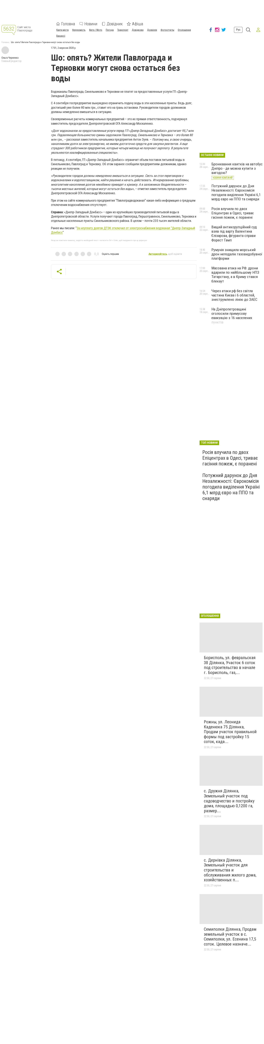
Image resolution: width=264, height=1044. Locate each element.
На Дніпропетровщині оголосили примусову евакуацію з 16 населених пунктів (231, 315)
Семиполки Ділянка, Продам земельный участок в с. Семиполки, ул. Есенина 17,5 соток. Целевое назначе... (230, 937)
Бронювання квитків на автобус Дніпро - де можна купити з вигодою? (237, 168)
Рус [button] (238, 29)
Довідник (115, 24)
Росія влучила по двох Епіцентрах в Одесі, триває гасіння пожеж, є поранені (232, 213)
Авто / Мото (95, 30)
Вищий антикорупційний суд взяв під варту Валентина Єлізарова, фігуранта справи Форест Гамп (234, 233)
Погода (110, 30)
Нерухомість (78, 30)
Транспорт (122, 30)
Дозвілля (152, 30)
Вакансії (60, 35)
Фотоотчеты (167, 30)
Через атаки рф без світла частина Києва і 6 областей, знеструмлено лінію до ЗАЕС (234, 295)
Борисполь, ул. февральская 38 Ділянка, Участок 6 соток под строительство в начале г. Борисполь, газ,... (230, 665)
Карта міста (62, 30)
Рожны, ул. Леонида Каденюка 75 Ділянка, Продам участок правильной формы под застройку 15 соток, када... (230, 731)
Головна (68, 24)
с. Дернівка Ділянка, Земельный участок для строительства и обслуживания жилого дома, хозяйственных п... (230, 870)
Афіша (137, 24)
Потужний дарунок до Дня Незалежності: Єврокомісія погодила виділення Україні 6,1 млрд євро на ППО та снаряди (236, 192)
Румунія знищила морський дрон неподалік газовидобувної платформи (236, 254)
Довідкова (137, 30)
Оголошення (184, 30)
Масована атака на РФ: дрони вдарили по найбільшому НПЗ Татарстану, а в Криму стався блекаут (235, 274)
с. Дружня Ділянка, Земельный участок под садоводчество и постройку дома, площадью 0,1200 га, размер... (229, 800)
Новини (90, 24)
